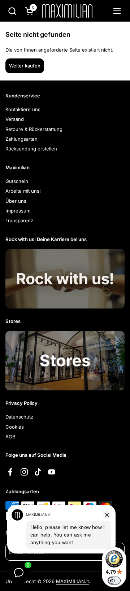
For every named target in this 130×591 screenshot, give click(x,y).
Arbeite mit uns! (23, 191)
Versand (14, 119)
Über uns (15, 201)
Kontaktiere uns (22, 109)
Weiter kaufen (24, 66)
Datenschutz (19, 417)
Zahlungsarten (21, 139)
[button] (12, 11)
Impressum (17, 211)
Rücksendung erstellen (31, 149)
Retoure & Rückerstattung (33, 129)
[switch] (114, 581)
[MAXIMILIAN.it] (67, 11)
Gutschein (16, 181)
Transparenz (19, 220)
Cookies (14, 427)
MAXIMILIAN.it (72, 581)
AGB (10, 436)
